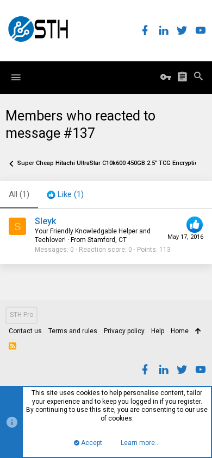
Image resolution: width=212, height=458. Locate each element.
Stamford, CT (107, 240)
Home (180, 331)
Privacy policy (124, 331)
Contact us (25, 331)
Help (157, 331)
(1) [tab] (19, 194)
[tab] (65, 195)
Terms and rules (72, 331)
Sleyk (45, 221)
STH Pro (21, 315)
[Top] (198, 331)
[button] (15, 78)
